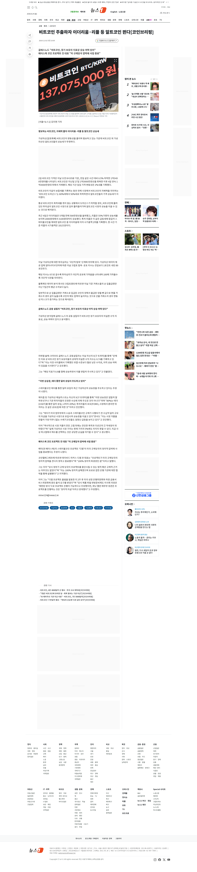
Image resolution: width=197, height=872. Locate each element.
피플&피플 (78, 774)
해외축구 (109, 802)
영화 (91, 799)
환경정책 (62, 765)
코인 (72, 508)
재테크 (139, 765)
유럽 (76, 757)
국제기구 (77, 771)
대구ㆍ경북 (94, 774)
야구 (107, 793)
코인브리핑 (44, 508)
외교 (107, 744)
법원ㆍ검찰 (47, 751)
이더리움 (108, 508)
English (114, 12)
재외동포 (109, 754)
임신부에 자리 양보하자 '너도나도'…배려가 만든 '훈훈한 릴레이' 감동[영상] (147, 366)
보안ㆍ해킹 (47, 805)
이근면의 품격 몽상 (141, 535)
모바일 (45, 799)
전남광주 (93, 771)
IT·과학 (46, 789)
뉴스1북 (156, 807)
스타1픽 (156, 799)
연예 (127, 202)
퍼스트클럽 (157, 810)
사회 (45, 744)
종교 (76, 799)
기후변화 (77, 768)
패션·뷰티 (156, 768)
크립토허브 (74, 12)
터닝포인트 (157, 805)
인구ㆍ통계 (62, 757)
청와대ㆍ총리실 (32, 748)
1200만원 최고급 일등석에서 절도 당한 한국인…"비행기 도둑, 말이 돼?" (148, 355)
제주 (91, 782)
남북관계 (125, 762)
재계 (154, 751)
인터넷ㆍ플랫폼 (48, 793)
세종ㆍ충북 (94, 762)
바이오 (61, 789)
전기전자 (156, 754)
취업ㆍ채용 (157, 776)
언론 (76, 807)
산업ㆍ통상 (62, 754)
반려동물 (77, 821)
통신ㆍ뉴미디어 (48, 796)
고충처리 (119, 839)
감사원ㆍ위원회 (32, 754)
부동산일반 (31, 793)
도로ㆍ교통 (78, 819)
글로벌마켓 (141, 796)
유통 (154, 762)
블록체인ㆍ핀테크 (143, 768)
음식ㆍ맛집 (78, 827)
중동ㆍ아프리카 (80, 760)
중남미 (77, 762)
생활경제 (156, 765)
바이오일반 (62, 802)
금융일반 (140, 748)
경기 (91, 754)
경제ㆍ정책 (62, 748)
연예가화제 (94, 793)
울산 (91, 779)
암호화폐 (64, 508)
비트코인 (98, 508)
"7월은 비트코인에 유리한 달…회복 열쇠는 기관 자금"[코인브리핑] (66, 593)
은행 (138, 754)
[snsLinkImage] (155, 859)
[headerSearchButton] (36, 7)
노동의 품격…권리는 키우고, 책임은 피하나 (145, 538)
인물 (44, 768)
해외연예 (93, 805)
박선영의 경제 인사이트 (142, 547)
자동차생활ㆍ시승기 (81, 824)
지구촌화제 (78, 776)
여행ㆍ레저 (78, 813)
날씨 (44, 765)
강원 (91, 760)
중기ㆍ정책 (157, 760)
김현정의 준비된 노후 (142, 522)
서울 (91, 751)
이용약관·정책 (107, 839)
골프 (107, 810)
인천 (91, 757)
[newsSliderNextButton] (157, 79)
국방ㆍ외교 (110, 748)
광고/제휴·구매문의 (91, 839)
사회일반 (46, 774)
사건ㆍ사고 (47, 748)
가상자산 (54, 508)
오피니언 (129, 504)
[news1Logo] (36, 850)
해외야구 (109, 796)
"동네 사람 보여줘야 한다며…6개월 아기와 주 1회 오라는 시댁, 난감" (147, 376)
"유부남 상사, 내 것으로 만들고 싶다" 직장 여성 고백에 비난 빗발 (147, 345)
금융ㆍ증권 (43, 26)
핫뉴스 (128, 327)
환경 (44, 762)
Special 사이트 (159, 789)
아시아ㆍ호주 (79, 754)
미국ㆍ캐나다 (79, 751)
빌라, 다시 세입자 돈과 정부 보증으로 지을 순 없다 (146, 551)
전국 (92, 744)
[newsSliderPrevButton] (151, 79)
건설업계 (30, 805)
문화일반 (77, 805)
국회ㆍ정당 (31, 751)
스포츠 (128, 230)
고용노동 (62, 760)
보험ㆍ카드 (141, 757)
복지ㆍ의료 (62, 793)
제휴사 (140, 789)
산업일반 (156, 748)
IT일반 (45, 802)
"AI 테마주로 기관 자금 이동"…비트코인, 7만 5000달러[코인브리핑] (66, 597)
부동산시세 (31, 802)
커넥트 (163, 7)
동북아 (77, 748)
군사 (123, 751)
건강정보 (77, 810)
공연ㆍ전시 (78, 793)
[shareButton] (29, 35)
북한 (123, 744)
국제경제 (77, 765)
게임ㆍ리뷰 (47, 807)
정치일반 (30, 757)
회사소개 (79, 839)
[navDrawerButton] (28, 7)
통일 (107, 751)
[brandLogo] (98, 10)
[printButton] (29, 54)
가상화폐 (89, 508)
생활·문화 (78, 789)
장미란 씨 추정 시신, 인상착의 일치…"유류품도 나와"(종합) (140, 128)
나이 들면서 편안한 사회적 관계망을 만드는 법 (145, 526)
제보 (168, 7)
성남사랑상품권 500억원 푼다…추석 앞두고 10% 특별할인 (40, 2)
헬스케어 (62, 799)
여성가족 (46, 771)
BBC (139, 793)
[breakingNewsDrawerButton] (32, 7)
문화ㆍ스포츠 (126, 760)
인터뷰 (92, 807)
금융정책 (140, 751)
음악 (91, 802)
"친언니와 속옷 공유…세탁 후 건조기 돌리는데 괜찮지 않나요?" (148, 335)
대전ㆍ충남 (94, 765)
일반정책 (30, 796)
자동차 (155, 757)
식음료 (155, 771)
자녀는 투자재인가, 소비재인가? (145, 513)
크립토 (79, 508)
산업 (155, 744)
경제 (60, 744)
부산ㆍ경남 (94, 776)
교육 (44, 754)
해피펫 (82, 12)
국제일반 (77, 779)
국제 (76, 744)
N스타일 (93, 810)
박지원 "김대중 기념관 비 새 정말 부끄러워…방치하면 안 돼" (123, 2)
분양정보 (30, 799)
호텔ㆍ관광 (157, 774)
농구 (107, 807)
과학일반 (46, 810)
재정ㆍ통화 (62, 751)
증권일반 (140, 760)
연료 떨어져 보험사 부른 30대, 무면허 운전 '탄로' (81, 2)
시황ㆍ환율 (141, 762)
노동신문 (122, 12)
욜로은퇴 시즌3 (140, 509)
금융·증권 (141, 744)
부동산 (29, 789)
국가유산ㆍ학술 (80, 802)
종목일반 (109, 813)
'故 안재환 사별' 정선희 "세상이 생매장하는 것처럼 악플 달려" (140, 97)
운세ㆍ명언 (78, 816)
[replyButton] (29, 41)
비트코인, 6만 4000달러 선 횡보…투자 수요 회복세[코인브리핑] (65, 590)
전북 (91, 768)
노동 (44, 760)
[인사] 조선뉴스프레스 (155, 2)
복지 (44, 757)
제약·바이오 (63, 796)
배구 (107, 805)
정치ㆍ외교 (125, 748)
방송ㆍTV (93, 796)
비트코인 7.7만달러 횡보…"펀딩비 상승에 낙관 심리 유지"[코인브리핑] (67, 600)
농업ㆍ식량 (62, 762)
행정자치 (93, 748)
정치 (29, 744)
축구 (107, 799)
